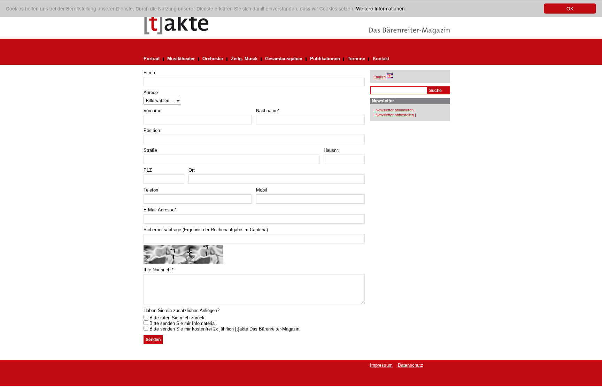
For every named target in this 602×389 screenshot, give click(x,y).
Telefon (151, 190)
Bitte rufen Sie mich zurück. (177, 317)
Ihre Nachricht (158, 269)
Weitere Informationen (380, 8)
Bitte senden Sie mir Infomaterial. (182, 323)
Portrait (152, 58)
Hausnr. (331, 150)
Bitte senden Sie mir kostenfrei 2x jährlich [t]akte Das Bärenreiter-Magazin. (224, 329)
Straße (150, 150)
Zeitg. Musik (244, 58)
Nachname (267, 110)
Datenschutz (410, 365)
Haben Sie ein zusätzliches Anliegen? (181, 310)
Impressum (381, 365)
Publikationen (325, 58)
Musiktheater (181, 58)
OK (569, 8)
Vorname (152, 110)
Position (152, 130)
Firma (149, 72)
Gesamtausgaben (283, 58)
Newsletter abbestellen (395, 115)
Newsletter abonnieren (395, 110)
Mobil (261, 190)
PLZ (148, 170)
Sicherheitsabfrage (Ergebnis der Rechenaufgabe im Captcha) (206, 229)
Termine (356, 58)
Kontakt (381, 58)
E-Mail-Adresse (160, 209)
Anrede (151, 92)
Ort (191, 170)
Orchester (212, 58)
